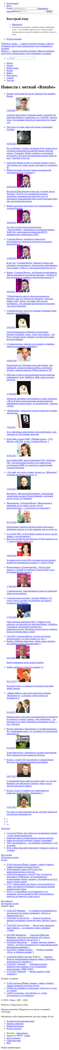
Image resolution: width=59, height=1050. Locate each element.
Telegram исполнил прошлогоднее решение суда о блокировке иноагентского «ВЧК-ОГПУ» (27, 966)
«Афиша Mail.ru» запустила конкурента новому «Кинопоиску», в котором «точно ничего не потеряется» (29, 695)
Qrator (27, 1035)
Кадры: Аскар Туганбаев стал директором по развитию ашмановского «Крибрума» (28, 791)
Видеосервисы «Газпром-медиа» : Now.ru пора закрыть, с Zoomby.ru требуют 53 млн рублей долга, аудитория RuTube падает (31, 569)
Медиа (10, 63)
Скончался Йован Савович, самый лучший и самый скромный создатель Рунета (30, 865)
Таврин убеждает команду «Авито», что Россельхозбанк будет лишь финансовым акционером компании (32, 944)
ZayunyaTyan (23, 918)
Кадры (10, 70)
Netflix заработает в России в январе (23, 667)
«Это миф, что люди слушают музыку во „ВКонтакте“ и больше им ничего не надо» (32, 473)
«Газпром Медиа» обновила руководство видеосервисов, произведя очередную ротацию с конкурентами (29, 241)
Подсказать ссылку (10, 857)
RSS (9, 1043)
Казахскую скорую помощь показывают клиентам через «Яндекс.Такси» (32, 919)
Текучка (10, 80)
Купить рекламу (14, 39)
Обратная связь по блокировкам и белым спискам (30, 838)
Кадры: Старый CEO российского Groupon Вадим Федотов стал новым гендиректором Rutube (30, 761)
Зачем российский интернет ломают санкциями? (29, 840)
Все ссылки (6, 855)
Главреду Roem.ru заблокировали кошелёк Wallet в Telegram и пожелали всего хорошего (31, 959)
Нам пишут (12, 75)
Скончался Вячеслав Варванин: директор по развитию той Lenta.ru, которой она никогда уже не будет (28, 937)
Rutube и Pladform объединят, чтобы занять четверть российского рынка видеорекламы (31, 642)
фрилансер (21, 935)
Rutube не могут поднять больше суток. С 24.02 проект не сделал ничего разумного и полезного (32, 164)
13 (42, 667)
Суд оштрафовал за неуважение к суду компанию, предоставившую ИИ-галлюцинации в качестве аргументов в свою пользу (30, 894)
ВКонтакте (17, 24)
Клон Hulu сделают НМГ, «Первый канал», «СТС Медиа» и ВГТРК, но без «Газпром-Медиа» (30, 440)
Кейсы (10, 73)
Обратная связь (14, 1040)
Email (9, 8)
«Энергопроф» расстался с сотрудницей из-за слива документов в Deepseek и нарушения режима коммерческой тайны (31, 886)
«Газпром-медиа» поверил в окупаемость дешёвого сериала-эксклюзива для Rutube (31, 345)
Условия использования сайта (20, 1021)
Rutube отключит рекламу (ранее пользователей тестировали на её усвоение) (29, 171)
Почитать (5, 828)
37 (27, 313)
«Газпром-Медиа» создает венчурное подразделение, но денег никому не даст (29, 637)
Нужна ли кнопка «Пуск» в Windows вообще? (30, 950)
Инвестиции (12, 68)
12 (36, 475)
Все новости (7, 901)
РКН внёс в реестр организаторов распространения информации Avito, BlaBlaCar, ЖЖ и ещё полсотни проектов (31, 377)
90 (8, 167)
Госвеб (10, 65)
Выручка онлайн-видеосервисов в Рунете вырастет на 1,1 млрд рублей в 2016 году (32, 540)
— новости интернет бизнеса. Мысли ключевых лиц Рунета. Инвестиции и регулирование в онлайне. (27, 52)
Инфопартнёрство (15, 1026)
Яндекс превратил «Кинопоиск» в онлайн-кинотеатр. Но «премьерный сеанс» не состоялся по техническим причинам (32, 731)
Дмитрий (21, 964)
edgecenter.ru (22, 1033)
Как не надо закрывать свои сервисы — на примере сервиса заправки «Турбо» (30, 927)
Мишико (21, 910)
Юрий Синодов (24, 957)
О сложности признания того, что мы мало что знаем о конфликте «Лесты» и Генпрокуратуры (32, 913)
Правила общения (15, 1023)
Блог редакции (13, 1038)
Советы (10, 78)
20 (18, 734)
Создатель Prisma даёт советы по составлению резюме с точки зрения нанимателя (32, 834)
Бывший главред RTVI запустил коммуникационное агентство (24, 870)
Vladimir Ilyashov (25, 949)
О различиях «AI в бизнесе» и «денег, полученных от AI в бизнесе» (27, 994)
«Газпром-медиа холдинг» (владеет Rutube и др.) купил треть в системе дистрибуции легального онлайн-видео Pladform (29, 600)
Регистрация (12, 3)
